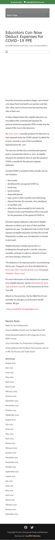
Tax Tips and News (40, 46)
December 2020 (11, 514)
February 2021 (11, 505)
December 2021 (11, 457)
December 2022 (11, 401)
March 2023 (10, 387)
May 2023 (9, 377)
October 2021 (10, 467)
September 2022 (12, 415)
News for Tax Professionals (16, 325)
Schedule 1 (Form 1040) (15, 273)
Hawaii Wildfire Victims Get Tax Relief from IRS (25, 330)
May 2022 (9, 434)
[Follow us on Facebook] (25, 528)
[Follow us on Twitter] (32, 528)
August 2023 (10, 363)
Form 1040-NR (36, 270)
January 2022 (10, 453)
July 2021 (9, 481)
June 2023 (9, 372)
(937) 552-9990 (17, 2)
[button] (47, 17)
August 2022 (10, 420)
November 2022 (12, 405)
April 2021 (9, 495)
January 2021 (10, 509)
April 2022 (9, 439)
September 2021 (12, 472)
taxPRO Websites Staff (15, 46)
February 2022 (11, 448)
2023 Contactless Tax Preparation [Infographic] (24, 343)
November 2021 (11, 462)
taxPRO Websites (33, 536)
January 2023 (10, 396)
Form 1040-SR (21, 270)
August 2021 (10, 476)
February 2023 (11, 391)
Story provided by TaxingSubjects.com (22, 309)
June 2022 (9, 429)
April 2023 (9, 382)
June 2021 (9, 486)
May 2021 (9, 490)
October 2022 (10, 410)
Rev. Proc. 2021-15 (12, 134)
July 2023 (9, 368)
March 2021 (10, 500)
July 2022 (9, 424)
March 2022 (10, 443)
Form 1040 (9, 270)
